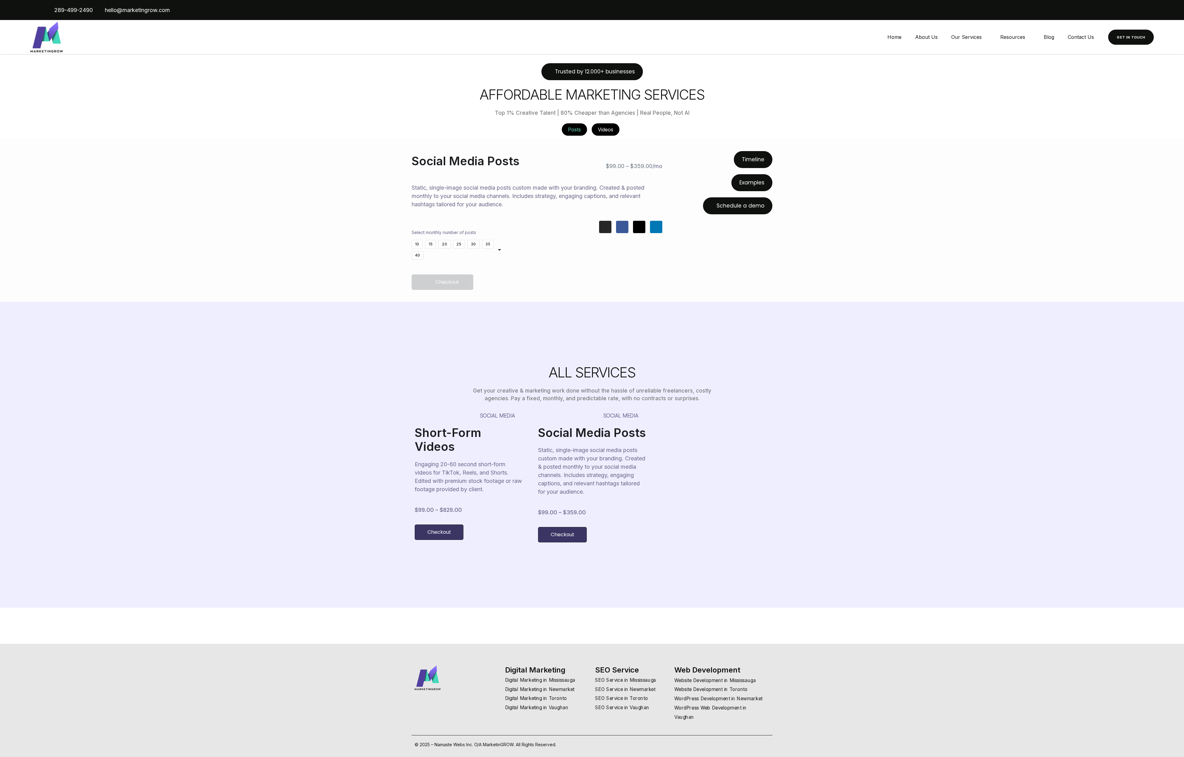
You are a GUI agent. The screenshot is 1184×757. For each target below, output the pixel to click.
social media (497, 416)
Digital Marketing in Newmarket (539, 689)
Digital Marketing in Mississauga (540, 680)
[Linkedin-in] (1123, 10)
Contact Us (1081, 37)
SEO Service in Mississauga (625, 680)
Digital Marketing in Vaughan (536, 707)
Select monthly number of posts (444, 232)
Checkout (447, 282)
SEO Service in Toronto (621, 698)
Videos (605, 129)
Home (894, 37)
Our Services (966, 37)
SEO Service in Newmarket (625, 689)
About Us (926, 37)
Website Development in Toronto (711, 690)
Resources (1012, 37)
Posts (574, 129)
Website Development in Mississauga (715, 680)
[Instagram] (1134, 10)
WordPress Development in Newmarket (718, 698)
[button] (592, 71)
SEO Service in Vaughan (622, 707)
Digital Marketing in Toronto (536, 698)
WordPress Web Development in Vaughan (710, 712)
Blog (1049, 37)
